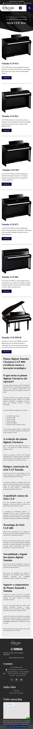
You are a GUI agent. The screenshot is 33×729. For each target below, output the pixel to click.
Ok (7, 726)
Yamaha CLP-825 (10, 116)
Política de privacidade (21, 726)
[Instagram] (11, 680)
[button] (20, 8)
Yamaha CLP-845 (10, 170)
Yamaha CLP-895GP (11, 337)
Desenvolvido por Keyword (16, 657)
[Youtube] (21, 680)
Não (12, 726)
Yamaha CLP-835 (10, 63)
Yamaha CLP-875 (10, 224)
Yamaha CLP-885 (10, 277)
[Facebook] (16, 680)
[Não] (30, 724)
